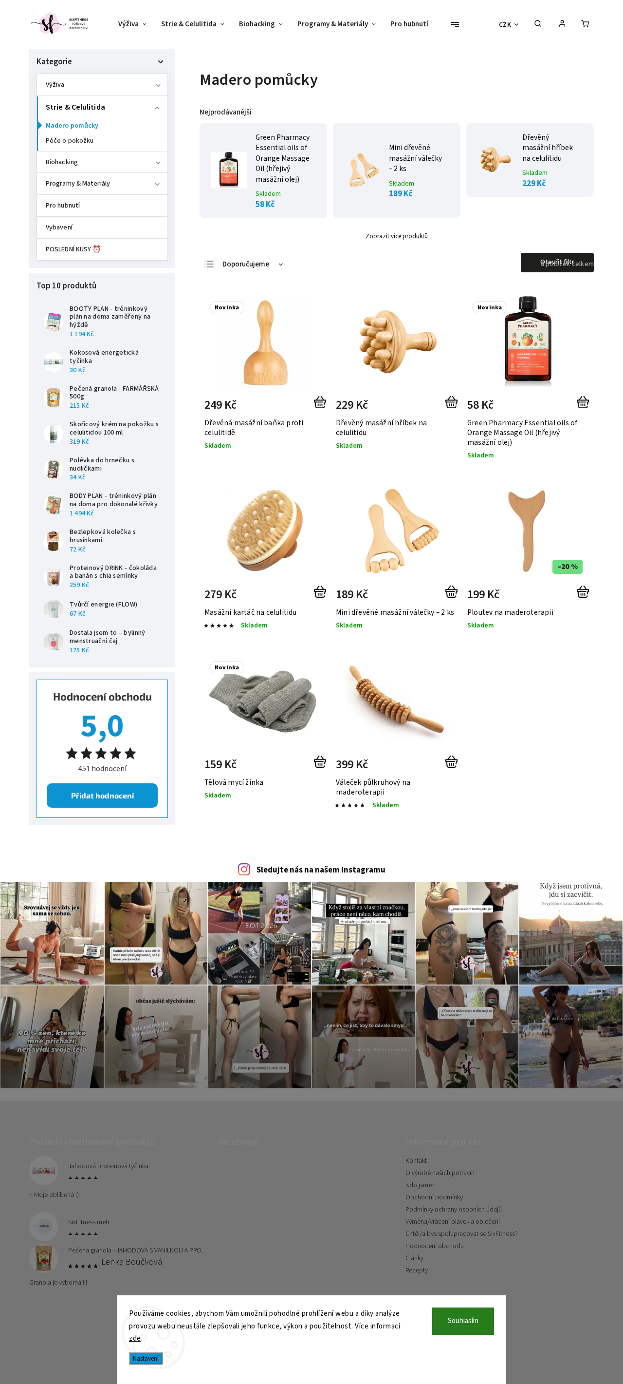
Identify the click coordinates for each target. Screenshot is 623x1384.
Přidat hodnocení (102, 795)
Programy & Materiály (78, 184)
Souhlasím (463, 1321)
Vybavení (59, 227)
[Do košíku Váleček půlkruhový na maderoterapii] (453, 768)
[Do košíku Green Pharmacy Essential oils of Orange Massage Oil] (585, 408)
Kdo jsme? (420, 1185)
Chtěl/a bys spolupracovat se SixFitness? (461, 1234)
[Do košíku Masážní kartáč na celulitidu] (322, 598)
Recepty (416, 1270)
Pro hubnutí (63, 205)
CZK (505, 24)
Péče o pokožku (69, 141)
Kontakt (416, 1161)
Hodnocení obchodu (434, 1246)
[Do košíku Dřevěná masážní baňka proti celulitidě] (322, 408)
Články (414, 1258)
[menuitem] (136, 24)
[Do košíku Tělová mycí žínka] (322, 768)
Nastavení (146, 1358)
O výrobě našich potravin (440, 1173)
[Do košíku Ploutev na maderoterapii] (585, 598)
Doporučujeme (245, 264)
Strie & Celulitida (75, 107)
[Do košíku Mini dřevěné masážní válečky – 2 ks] (453, 598)
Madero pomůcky (72, 126)
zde (135, 1338)
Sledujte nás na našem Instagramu (321, 870)
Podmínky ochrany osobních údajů (453, 1209)
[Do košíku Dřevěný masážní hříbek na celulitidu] (453, 408)
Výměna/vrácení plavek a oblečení (452, 1222)
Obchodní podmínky (434, 1197)
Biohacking (62, 162)
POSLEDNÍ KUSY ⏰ (73, 249)
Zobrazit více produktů (397, 236)
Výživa (55, 85)
